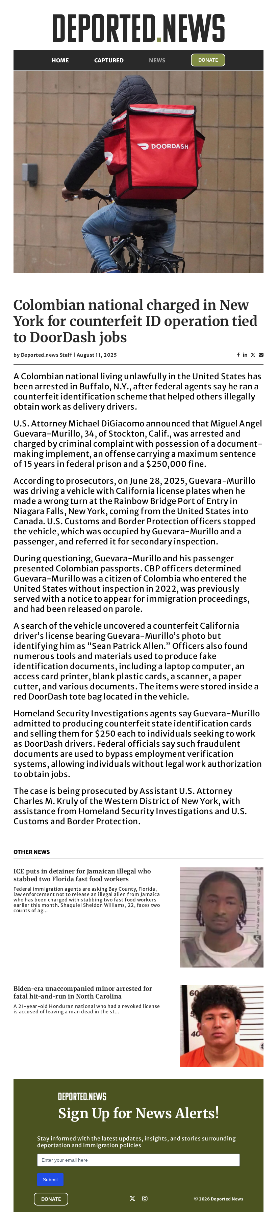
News (157, 60)
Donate (208, 60)
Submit (50, 1179)
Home (60, 60)
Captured (109, 60)
